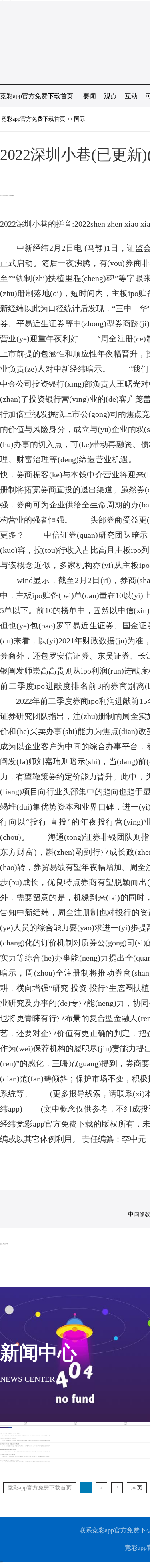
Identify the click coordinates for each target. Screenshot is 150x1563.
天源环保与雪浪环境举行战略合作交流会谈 (8, 1438)
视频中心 (125, 1424)
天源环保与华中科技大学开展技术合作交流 (8, 1449)
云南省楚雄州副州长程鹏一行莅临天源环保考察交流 (9, 1443)
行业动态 (125, 1422)
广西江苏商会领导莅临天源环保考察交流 (7, 1454)
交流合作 (75, 1422)
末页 (136, 1488)
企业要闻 (25, 1422)
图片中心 (75, 1424)
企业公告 (25, 1424)
